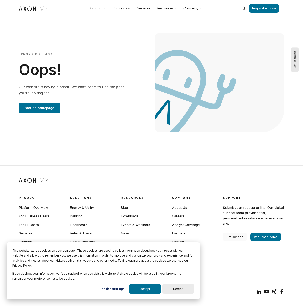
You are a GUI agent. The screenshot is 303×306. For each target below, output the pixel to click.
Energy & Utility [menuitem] (82, 208)
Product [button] (96, 8)
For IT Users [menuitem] (29, 225)
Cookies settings (112, 289)
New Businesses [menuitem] (82, 242)
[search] (243, 8)
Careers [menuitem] (178, 216)
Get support (234, 237)
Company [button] (190, 8)
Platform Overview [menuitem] (33, 208)
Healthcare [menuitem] (78, 225)
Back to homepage (39, 108)
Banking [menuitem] (76, 216)
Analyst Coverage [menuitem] (186, 225)
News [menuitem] (125, 233)
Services (143, 8)
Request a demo (264, 8)
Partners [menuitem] (179, 233)
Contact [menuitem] (178, 242)
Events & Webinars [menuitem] (135, 225)
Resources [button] (165, 8)
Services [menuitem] (25, 233)
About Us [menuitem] (179, 208)
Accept (145, 289)
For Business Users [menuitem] (34, 216)
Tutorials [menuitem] (25, 242)
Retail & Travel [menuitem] (81, 233)
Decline (178, 289)
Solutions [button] (119, 8)
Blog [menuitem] (124, 208)
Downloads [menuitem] (129, 216)
